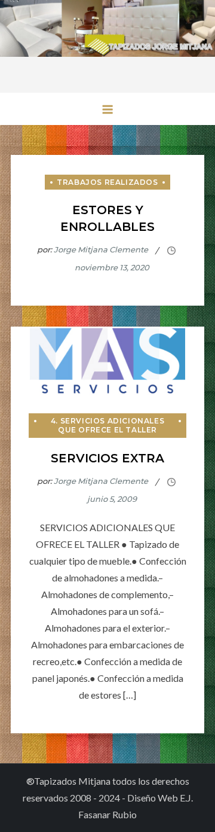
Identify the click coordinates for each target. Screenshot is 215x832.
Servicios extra (107, 458)
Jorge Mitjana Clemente (101, 249)
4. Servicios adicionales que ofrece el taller (107, 425)
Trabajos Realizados (107, 182)
